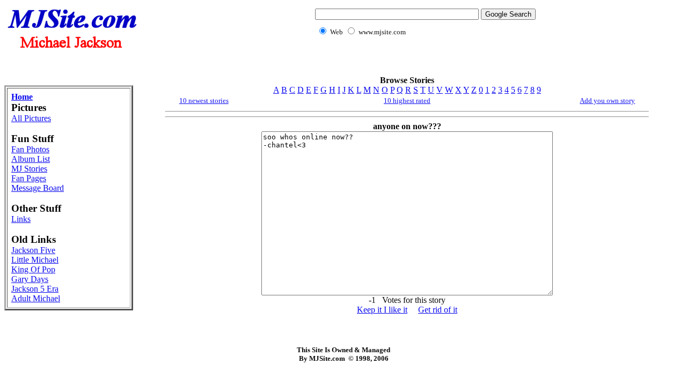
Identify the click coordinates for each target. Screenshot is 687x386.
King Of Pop (33, 269)
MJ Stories (29, 168)
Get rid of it (437, 309)
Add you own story (607, 100)
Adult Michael (35, 298)
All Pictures (31, 118)
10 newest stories (204, 100)
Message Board (37, 187)
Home (22, 96)
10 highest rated (407, 100)
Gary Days (29, 279)
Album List (30, 159)
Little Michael (35, 259)
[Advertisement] (423, 62)
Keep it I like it (382, 309)
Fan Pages (28, 178)
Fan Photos (30, 149)
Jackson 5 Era (35, 288)
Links (21, 219)
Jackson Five (33, 250)
